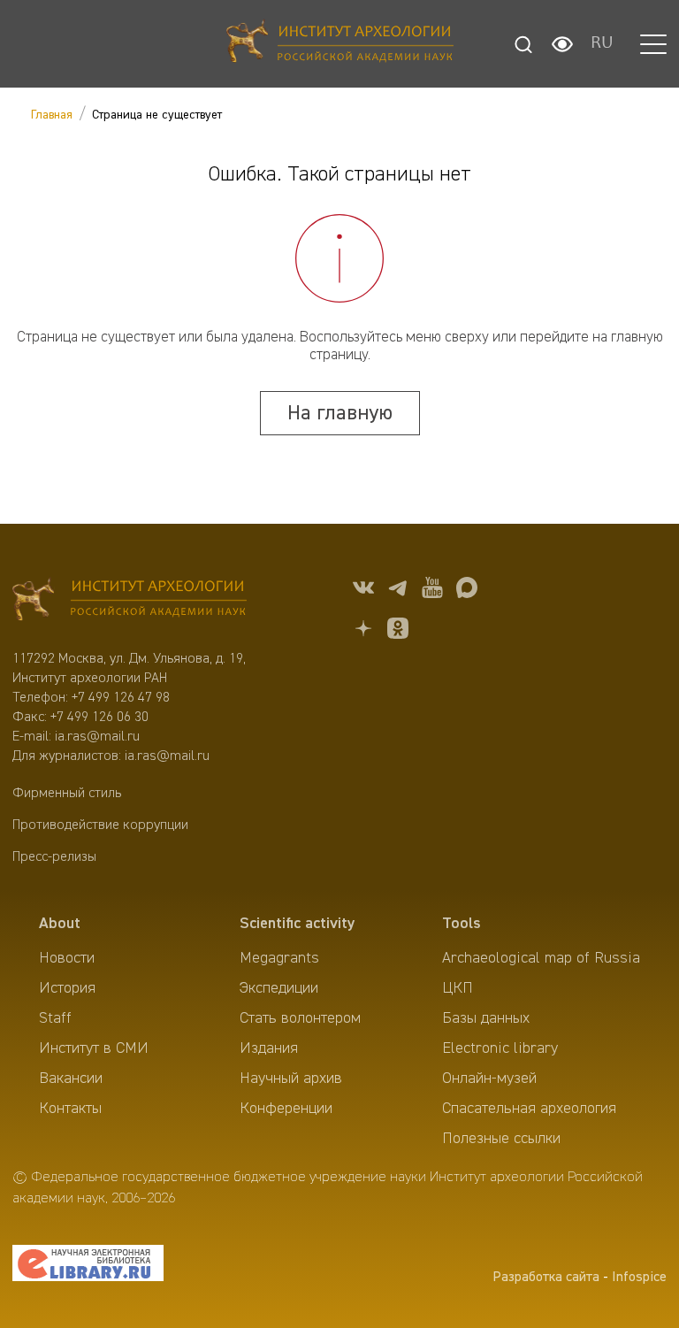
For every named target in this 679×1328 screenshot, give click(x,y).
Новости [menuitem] (67, 958)
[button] (653, 44)
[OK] (397, 631)
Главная (51, 115)
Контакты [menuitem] (70, 1109)
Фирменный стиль (66, 794)
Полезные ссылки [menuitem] (501, 1139)
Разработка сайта (545, 1277)
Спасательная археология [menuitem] (529, 1109)
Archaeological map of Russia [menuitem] (541, 958)
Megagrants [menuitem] (279, 958)
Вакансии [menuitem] (71, 1078)
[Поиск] (523, 44)
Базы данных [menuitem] (486, 1018)
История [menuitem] (67, 988)
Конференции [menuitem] (286, 1109)
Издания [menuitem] (269, 1048)
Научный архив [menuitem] (291, 1078)
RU (602, 44)
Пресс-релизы (54, 857)
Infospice (639, 1277)
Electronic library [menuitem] (500, 1048)
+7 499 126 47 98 (121, 698)
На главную (340, 413)
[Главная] (340, 44)
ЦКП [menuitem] (457, 988)
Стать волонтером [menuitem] (300, 1018)
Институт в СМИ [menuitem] (94, 1048)
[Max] (466, 590)
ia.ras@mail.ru (97, 737)
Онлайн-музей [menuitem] (489, 1078)
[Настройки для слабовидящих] (562, 44)
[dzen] (363, 631)
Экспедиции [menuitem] (279, 988)
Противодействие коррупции (100, 825)
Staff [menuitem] (55, 1018)
